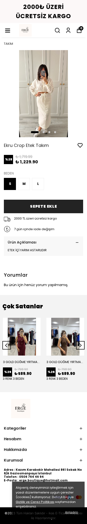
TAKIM (8, 43)
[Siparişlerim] (68, 30)
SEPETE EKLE (43, 206)
